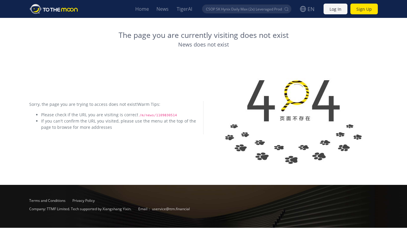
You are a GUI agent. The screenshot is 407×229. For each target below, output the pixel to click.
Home (142, 9)
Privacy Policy (83, 200)
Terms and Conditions (47, 200)
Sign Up (364, 9)
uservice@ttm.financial (171, 208)
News (162, 9)
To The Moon (54, 9)
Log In (335, 9)
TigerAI (184, 9)
